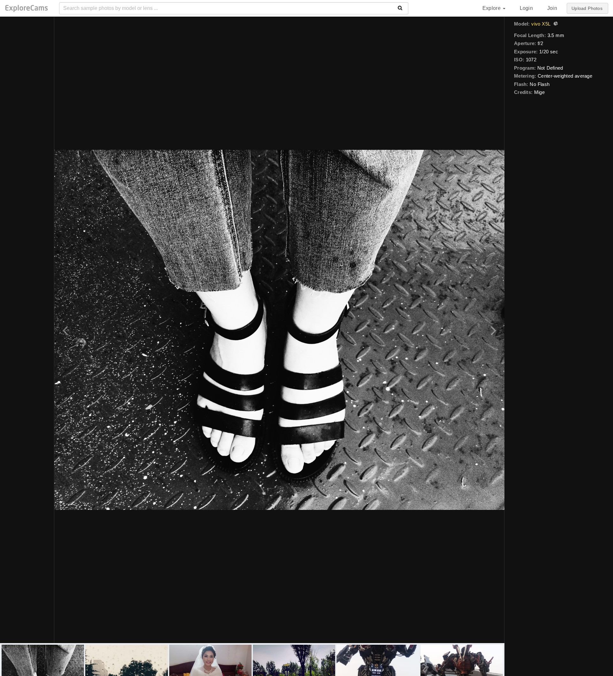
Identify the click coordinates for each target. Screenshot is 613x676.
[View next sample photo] (492, 330)
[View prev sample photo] (66, 330)
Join (552, 8)
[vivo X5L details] (555, 24)
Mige (539, 92)
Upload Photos (586, 8)
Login (526, 8)
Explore (492, 8)
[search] (400, 8)
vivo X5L (540, 24)
